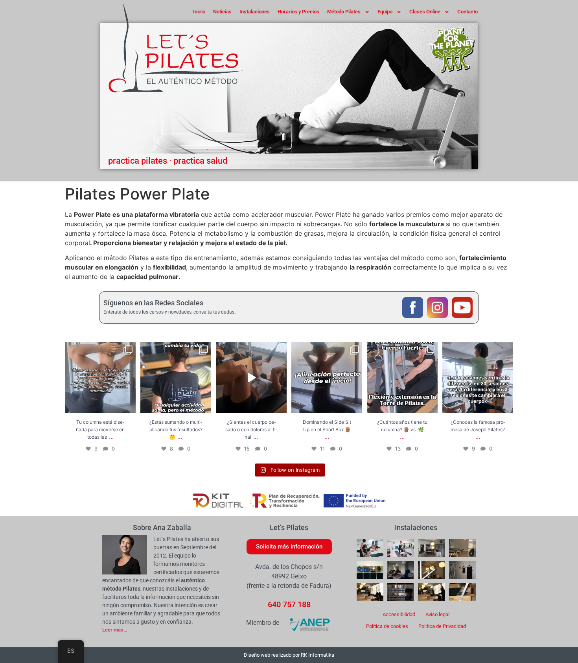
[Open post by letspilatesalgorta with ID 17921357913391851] (251, 377)
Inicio (199, 12)
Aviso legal (437, 614)
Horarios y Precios (298, 12)
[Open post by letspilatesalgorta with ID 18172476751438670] (175, 377)
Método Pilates (344, 12)
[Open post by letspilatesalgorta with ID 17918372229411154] (326, 377)
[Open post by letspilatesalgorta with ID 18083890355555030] (477, 377)
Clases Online (424, 12)
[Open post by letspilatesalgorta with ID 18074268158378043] (100, 377)
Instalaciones (254, 12)
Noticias (222, 12)
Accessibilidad (399, 614)
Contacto (467, 12)
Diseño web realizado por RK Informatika (289, 655)
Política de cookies (387, 626)
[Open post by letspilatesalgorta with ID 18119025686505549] (402, 377)
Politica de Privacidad (442, 626)
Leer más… (114, 630)
